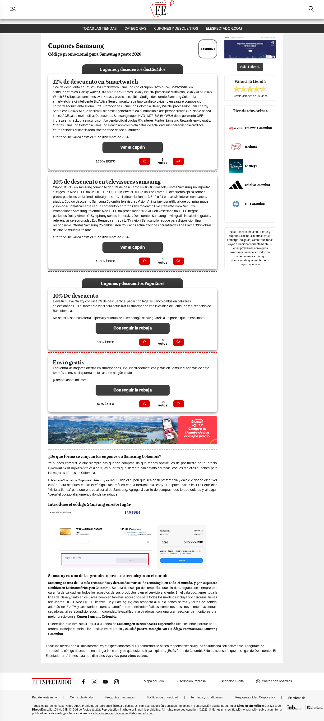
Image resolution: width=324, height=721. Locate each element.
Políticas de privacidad (162, 697)
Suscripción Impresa (191, 681)
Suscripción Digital (231, 681)
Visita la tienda (250, 67)
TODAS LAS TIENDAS (99, 28)
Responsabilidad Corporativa (255, 697)
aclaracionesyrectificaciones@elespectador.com (123, 713)
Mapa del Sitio (154, 681)
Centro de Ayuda (81, 697)
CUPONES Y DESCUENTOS (176, 28)
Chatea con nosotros (277, 681)
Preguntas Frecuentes (120, 697)
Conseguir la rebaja (132, 328)
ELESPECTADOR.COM (224, 28)
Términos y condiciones (207, 697)
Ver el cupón (132, 147)
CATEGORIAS (135, 28)
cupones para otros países (126, 656)
